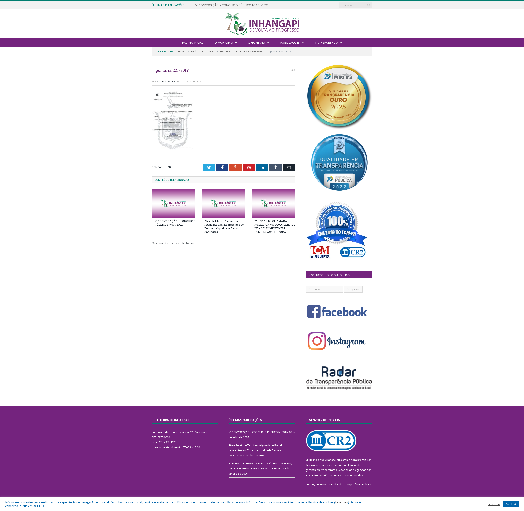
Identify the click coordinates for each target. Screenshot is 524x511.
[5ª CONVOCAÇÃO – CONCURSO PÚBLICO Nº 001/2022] (173, 203)
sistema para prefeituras (356, 460)
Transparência (326, 42)
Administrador (166, 81)
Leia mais (341, 502)
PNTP (323, 484)
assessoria (334, 465)
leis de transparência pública (324, 475)
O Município (224, 42)
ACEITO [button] (511, 504)
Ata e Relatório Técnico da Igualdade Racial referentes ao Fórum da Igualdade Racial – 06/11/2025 (242, 5)
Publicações (290, 42)
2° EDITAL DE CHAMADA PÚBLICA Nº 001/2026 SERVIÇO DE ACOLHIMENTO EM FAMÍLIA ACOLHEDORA (274, 226)
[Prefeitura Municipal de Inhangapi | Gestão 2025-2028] (262, 23)
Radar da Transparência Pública (351, 484)
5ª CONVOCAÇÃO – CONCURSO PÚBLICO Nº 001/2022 (175, 222)
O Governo (256, 42)
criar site (330, 460)
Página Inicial (192, 42)
